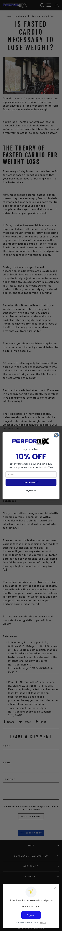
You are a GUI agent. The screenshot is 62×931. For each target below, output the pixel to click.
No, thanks (31, 490)
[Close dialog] (56, 435)
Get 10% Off (31, 482)
